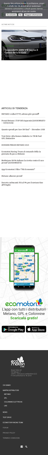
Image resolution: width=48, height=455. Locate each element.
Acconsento (11, 15)
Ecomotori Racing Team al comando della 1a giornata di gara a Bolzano (21, 153)
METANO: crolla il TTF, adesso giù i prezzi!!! (20, 114)
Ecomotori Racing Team (13, 422)
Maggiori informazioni (33, 15)
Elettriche (9, 46)
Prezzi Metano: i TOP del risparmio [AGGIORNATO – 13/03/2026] (23, 122)
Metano (7, 394)
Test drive (7, 417)
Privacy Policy (9, 433)
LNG (5, 406)
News (5, 412)
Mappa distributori (11, 390)
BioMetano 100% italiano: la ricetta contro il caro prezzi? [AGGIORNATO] (22, 161)
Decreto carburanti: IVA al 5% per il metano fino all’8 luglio (22, 184)
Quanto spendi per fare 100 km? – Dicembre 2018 (23, 129)
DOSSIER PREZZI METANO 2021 (15, 145)
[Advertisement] (21, 83)
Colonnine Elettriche (13, 402)
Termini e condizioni (11, 438)
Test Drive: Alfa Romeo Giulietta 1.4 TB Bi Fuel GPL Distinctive (21, 137)
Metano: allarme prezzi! (11, 176)
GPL (5, 398)
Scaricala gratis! (24, 318)
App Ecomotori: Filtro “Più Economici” (18, 169)
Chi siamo (7, 385)
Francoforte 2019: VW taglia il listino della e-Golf (21, 51)
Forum (5, 428)
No (20, 15)
